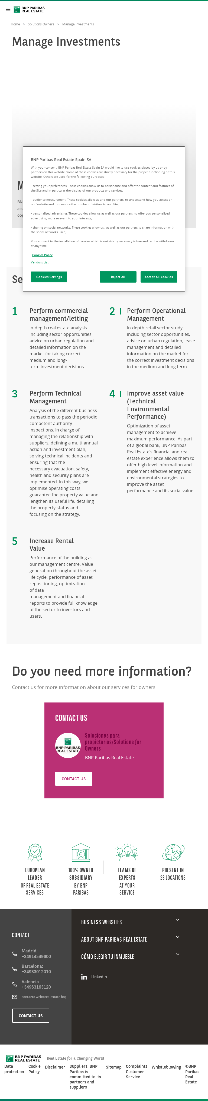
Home (15, 24)
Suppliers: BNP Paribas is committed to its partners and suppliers (85, 1077)
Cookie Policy (34, 1069)
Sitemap (114, 1067)
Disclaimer (55, 1067)
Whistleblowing (166, 1067)
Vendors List (39, 262)
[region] (104, 219)
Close (8, 9)
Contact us (31, 1015)
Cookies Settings (49, 277)
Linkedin (99, 976)
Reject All (118, 277)
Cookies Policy (42, 255)
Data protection (14, 1069)
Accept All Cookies (159, 277)
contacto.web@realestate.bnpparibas (44, 997)
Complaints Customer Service (136, 1071)
